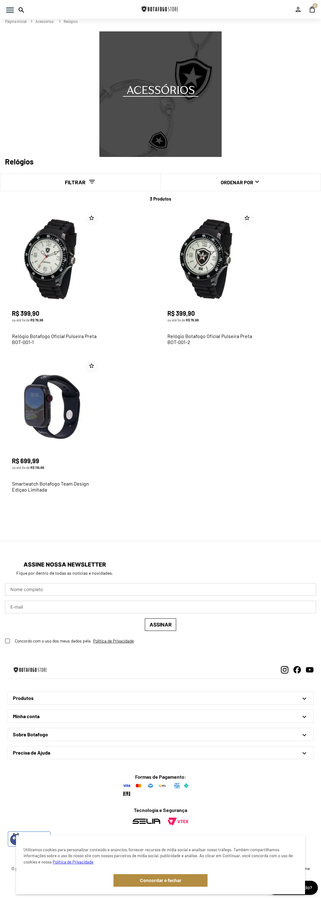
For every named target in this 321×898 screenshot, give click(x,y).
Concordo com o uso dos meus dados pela (53, 640)
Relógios (71, 21)
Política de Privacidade (73, 861)
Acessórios (44, 21)
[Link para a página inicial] (16, 21)
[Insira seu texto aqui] (146, 821)
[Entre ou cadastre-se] (298, 9)
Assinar (161, 624)
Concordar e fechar (161, 880)
